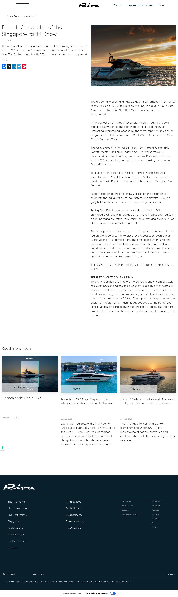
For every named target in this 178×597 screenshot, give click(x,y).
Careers (125, 510)
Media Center (128, 506)
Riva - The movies (17, 508)
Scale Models (73, 508)
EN (160, 5)
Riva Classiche (73, 528)
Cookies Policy (38, 574)
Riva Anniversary (75, 521)
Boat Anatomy (16, 528)
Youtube (155, 510)
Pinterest (156, 519)
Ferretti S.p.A (45, 581)
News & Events (30, 16)
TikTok (154, 527)
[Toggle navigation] (22, 5)
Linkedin (155, 514)
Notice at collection (71, 593)
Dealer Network (16, 541)
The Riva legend (17, 502)
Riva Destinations (17, 515)
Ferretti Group (11, 581)
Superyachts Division (140, 5)
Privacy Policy (9, 574)
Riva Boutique (73, 502)
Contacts (13, 548)
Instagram (156, 506)
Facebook (156, 501)
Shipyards (13, 521)
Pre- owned (126, 501)
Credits (171, 574)
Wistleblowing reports (131, 514)
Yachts (117, 5)
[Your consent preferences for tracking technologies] (2, 447)
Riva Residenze (74, 515)
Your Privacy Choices (96, 593)
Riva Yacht (14, 16)
